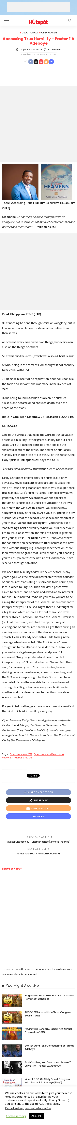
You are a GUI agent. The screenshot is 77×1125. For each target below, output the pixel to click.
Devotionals (30, 32)
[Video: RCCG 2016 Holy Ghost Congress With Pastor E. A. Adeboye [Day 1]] (12, 1084)
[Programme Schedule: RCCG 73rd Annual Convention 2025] (12, 1033)
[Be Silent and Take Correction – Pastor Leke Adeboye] (12, 1050)
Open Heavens (49, 32)
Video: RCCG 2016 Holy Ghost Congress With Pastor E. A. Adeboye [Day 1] (47, 1080)
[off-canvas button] (6, 20)
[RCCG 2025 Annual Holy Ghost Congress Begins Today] (12, 1017)
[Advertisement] (38, 7)
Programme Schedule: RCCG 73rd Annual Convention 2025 (48, 1030)
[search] (70, 20)
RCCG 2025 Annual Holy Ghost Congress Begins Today (48, 1014)
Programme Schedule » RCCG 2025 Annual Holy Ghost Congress (49, 997)
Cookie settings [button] (16, 1116)
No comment (54, 49)
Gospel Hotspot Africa (30, 49)
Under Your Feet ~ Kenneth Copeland (38, 853)
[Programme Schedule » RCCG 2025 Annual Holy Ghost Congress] (12, 1000)
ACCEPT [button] (36, 1116)
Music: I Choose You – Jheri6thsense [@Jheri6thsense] (38, 841)
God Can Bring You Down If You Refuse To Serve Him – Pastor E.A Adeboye (48, 1064)
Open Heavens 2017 (21, 754)
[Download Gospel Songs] (38, 20)
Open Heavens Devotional (49, 754)
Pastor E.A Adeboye (13, 757)
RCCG (29, 757)
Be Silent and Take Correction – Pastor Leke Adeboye (49, 1047)
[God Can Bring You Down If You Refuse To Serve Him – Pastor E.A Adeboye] (12, 1067)
